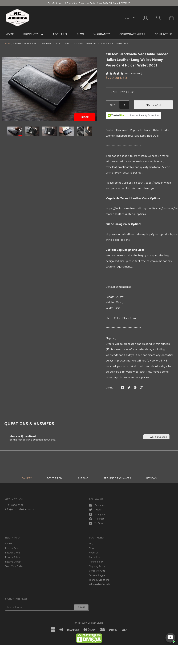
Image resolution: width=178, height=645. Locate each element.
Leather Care (12, 548)
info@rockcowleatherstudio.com (22, 509)
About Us (59, 34)
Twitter (98, 509)
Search (9, 543)
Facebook (100, 505)
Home (10, 34)
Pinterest (99, 518)
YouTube (99, 523)
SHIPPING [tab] (83, 478)
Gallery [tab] (27, 478)
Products (31, 34)
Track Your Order (14, 566)
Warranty (102, 34)
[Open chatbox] (170, 638)
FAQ (91, 543)
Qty (112, 104)
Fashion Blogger (97, 575)
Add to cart (153, 104)
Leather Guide (12, 552)
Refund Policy (96, 561)
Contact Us (163, 34)
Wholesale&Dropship (100, 584)
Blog (80, 34)
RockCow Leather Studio (90, 622)
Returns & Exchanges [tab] (117, 478)
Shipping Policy (97, 566)
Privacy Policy (12, 557)
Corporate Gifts (132, 34)
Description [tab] (54, 478)
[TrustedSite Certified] (133, 115)
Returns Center (13, 561)
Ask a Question (158, 436)
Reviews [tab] (151, 478)
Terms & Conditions (99, 579)
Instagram (100, 514)
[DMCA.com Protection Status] (89, 641)
